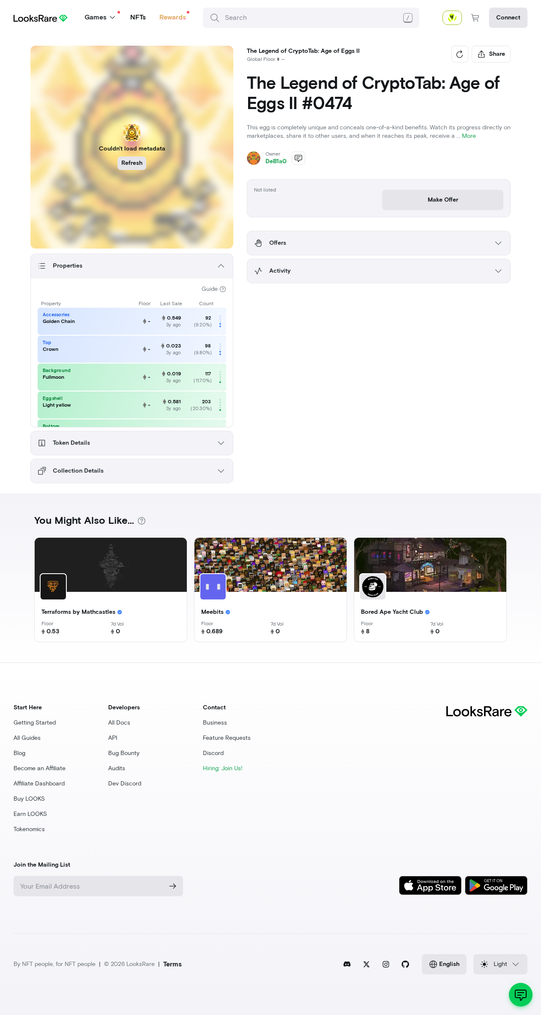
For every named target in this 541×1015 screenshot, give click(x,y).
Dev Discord (124, 783)
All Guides (27, 737)
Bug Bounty (123, 753)
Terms (172, 964)
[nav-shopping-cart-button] (475, 18)
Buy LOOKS (29, 798)
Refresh (131, 163)
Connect (508, 17)
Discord (213, 753)
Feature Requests (227, 737)
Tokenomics (29, 829)
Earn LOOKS (30, 814)
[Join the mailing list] (172, 886)
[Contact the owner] (298, 158)
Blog (19, 753)
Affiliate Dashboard (39, 783)
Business (215, 722)
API (112, 737)
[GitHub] (405, 964)
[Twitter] (366, 964)
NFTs (138, 17)
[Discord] (347, 964)
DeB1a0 (276, 161)
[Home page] (41, 17)
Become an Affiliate (40, 768)
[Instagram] (386, 964)
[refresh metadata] (459, 54)
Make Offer (443, 199)
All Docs (119, 722)
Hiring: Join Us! (223, 768)
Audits (116, 768)
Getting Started (35, 722)
